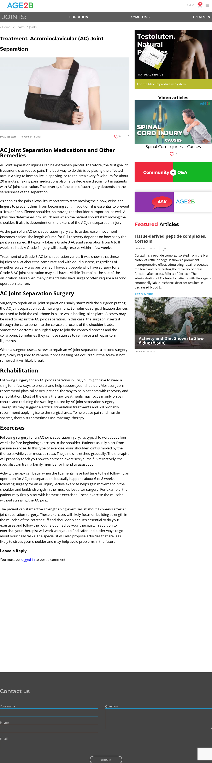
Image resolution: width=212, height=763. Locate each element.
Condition (78, 17)
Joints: (14, 17)
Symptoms (140, 17)
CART (194, 4)
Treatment (202, 17)
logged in (27, 559)
